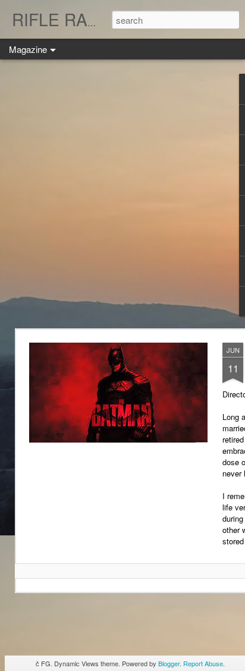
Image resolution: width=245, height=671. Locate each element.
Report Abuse (203, 663)
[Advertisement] (122, 193)
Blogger (169, 663)
